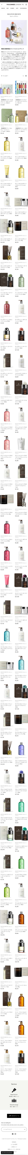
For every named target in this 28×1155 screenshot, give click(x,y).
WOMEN (12, 8)
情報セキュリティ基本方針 (14, 1149)
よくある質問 (14, 1144)
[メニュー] (1, 4)
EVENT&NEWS (23, 8)
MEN (8, 8)
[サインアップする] (24, 1129)
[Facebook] (13, 1134)
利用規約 (14, 1142)
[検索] (23, 4)
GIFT (17, 8)
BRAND (3, 8)
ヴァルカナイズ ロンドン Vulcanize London (15, 1138)
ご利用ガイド (14, 1146)
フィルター (5, 75)
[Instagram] (15, 1134)
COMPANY (14, 1151)
